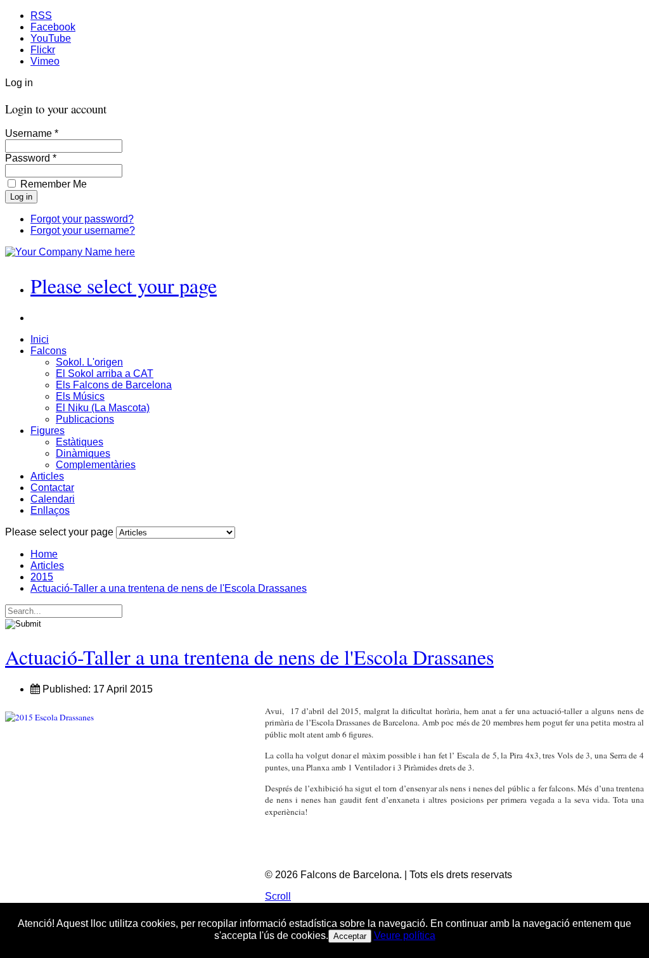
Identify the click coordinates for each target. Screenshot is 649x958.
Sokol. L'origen (89, 362)
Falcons (48, 350)
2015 (41, 577)
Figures (47, 430)
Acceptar (349, 936)
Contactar (52, 487)
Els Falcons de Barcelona (114, 385)
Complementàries (96, 464)
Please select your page (123, 285)
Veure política (404, 935)
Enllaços (50, 510)
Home (44, 554)
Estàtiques (79, 442)
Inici (39, 339)
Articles (47, 476)
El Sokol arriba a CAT (104, 373)
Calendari (52, 499)
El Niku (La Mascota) (103, 407)
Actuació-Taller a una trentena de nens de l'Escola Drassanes (168, 588)
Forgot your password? (82, 219)
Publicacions (85, 419)
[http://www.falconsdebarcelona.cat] (70, 251)
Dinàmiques (83, 453)
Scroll (278, 896)
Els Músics (80, 396)
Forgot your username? (82, 230)
